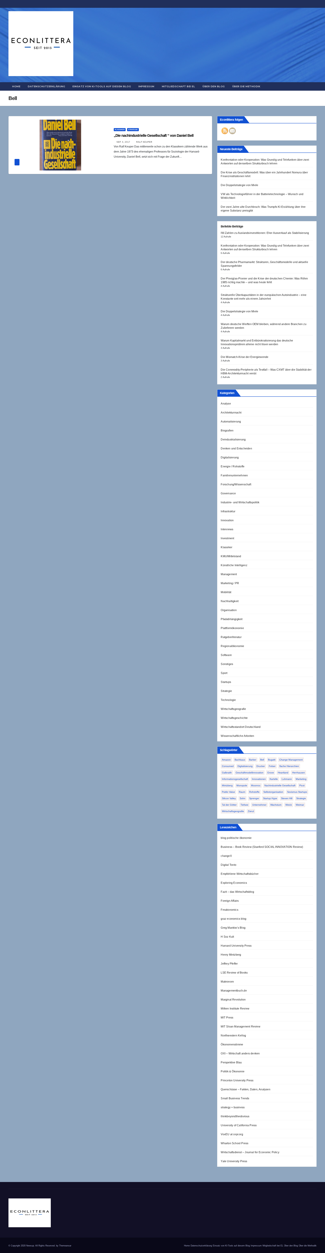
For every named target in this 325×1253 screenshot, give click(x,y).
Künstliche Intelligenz (234, 565)
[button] (316, 86)
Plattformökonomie (232, 628)
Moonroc (256, 785)
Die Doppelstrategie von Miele (239, 185)
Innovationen (259, 779)
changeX (226, 855)
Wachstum (275, 804)
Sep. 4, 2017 (123, 142)
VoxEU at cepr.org (232, 1134)
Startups (226, 682)
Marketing (301, 779)
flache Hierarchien (289, 766)
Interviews (227, 529)
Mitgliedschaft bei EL (178, 86)
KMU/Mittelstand (231, 556)
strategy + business (233, 1107)
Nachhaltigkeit (230, 601)
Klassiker (120, 129)
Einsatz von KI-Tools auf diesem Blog (101, 86)
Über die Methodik (246, 86)
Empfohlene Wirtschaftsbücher (239, 873)
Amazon (226, 759)
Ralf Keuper (144, 142)
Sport (224, 673)
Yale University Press (234, 1161)
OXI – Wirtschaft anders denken (240, 1053)
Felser (272, 766)
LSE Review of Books (234, 972)
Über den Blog (213, 86)
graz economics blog (233, 918)
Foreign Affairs (230, 900)
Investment (227, 538)
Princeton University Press (237, 1080)
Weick (288, 804)
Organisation (228, 610)
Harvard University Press (236, 945)
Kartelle (274, 779)
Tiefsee (244, 804)
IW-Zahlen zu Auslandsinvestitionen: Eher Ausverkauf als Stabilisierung (265, 232)
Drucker (260, 766)
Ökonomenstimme (232, 1044)
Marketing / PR (230, 583)
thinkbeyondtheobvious (235, 1116)
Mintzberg (227, 785)
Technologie (228, 700)
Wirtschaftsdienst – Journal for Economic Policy (250, 1152)
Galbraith (227, 772)
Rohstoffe (254, 792)
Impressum (146, 86)
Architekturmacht (231, 412)
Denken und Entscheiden (236, 448)
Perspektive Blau (231, 1062)
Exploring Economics (234, 882)
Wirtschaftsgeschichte (234, 717)
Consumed (228, 766)
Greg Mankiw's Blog (233, 927)
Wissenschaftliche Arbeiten (237, 735)
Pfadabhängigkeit (231, 619)
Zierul (251, 811)
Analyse (226, 403)
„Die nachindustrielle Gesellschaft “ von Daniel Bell (153, 135)
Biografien (227, 430)
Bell (262, 759)
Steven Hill (286, 798)
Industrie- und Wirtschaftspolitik (240, 502)
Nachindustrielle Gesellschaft (279, 785)
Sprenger (254, 798)
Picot (302, 785)
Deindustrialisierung (233, 439)
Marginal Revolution (233, 999)
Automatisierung (231, 421)
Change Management (291, 759)
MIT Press (227, 1017)
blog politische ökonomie (236, 837)
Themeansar (65, 1245)
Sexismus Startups (297, 792)
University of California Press (239, 1125)
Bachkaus (240, 759)
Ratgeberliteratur (231, 637)
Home (16, 86)
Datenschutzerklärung (46, 86)
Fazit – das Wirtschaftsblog (237, 891)
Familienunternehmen (234, 475)
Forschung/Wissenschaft (236, 484)
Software (226, 655)
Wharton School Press (234, 1143)
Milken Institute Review (235, 1008)
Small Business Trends (235, 1098)
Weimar (300, 804)
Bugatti (271, 759)
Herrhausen (298, 772)
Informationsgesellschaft (235, 779)
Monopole (241, 785)
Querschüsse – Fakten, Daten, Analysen (245, 1089)
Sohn (242, 798)
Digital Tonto (228, 864)
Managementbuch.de (234, 990)
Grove (270, 772)
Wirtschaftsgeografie (233, 709)
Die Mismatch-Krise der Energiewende (244, 357)
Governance (228, 493)
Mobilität (226, 592)
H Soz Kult (227, 936)
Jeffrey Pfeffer (229, 963)
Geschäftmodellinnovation (249, 772)
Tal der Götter (229, 804)
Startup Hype (270, 798)
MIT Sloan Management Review (240, 1026)
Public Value (228, 792)
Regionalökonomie (232, 646)
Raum (242, 792)
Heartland (283, 772)
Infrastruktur (228, 511)
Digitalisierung (230, 457)
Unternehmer (259, 804)
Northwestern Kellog (233, 1035)
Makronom (227, 981)
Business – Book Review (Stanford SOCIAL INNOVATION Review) (262, 846)
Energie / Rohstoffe (232, 466)
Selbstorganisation (273, 792)
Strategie (133, 129)
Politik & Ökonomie (232, 1071)
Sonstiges (227, 664)
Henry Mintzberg (231, 954)
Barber (252, 759)
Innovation (227, 520)
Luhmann (287, 779)
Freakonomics (229, 909)
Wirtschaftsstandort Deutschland (241, 726)
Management (229, 574)
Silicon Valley (229, 798)
